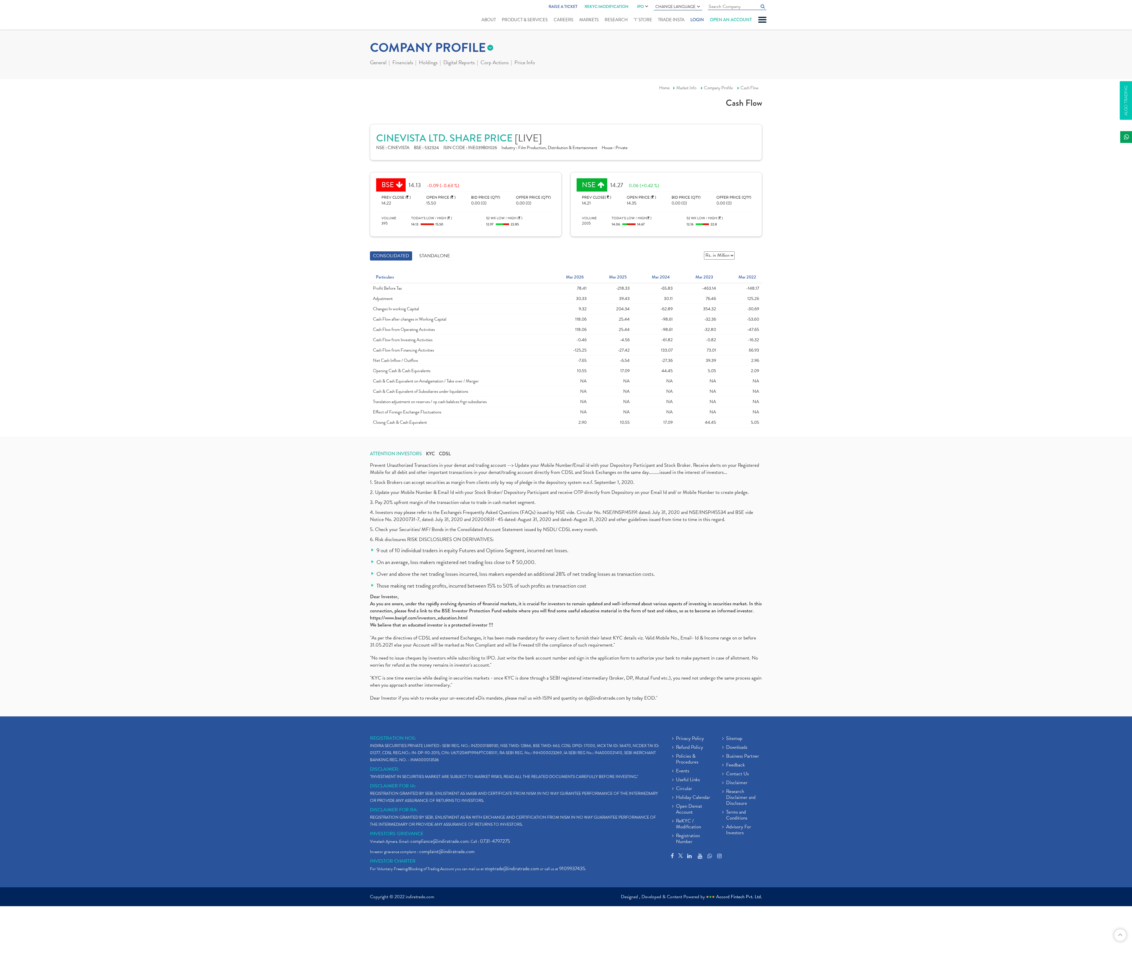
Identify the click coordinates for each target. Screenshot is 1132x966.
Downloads (736, 747)
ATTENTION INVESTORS (396, 453)
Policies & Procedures (687, 759)
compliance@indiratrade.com (439, 841)
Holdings (428, 63)
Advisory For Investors (738, 830)
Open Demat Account (689, 809)
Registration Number (688, 839)
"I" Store (643, 20)
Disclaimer (737, 783)
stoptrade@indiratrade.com (512, 868)
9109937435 (572, 868)
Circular (684, 789)
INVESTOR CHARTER (393, 861)
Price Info (524, 63)
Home (664, 88)
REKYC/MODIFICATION (606, 6)
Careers (563, 20)
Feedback (735, 765)
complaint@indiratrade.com (447, 851)
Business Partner (742, 756)
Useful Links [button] (688, 780)
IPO (640, 6)
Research (616, 20)
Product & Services (525, 20)
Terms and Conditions (736, 815)
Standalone (434, 255)
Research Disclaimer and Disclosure (741, 798)
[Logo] (384, 15)
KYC (430, 453)
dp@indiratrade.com (605, 698)
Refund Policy (689, 747)
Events (682, 771)
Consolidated (391, 255)
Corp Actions (495, 63)
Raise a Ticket (563, 6)
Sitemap (734, 739)
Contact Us (737, 774)
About (488, 20)
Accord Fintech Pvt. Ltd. (739, 896)
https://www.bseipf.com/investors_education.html (419, 618)
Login (697, 20)
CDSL (445, 453)
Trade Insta (671, 20)
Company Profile (718, 88)
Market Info (686, 88)
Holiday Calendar (693, 797)
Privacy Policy (690, 739)
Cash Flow (749, 88)
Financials (402, 63)
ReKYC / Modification (688, 824)
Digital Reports (459, 63)
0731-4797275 (495, 841)
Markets (589, 20)
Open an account (731, 20)
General (378, 63)
